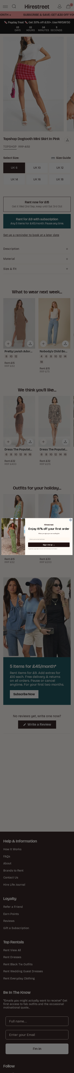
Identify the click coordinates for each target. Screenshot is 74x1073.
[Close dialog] (70, 520)
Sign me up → (49, 545)
